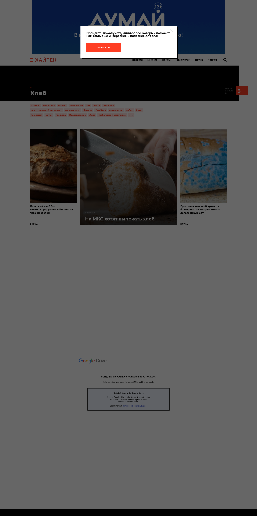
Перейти (103, 47)
